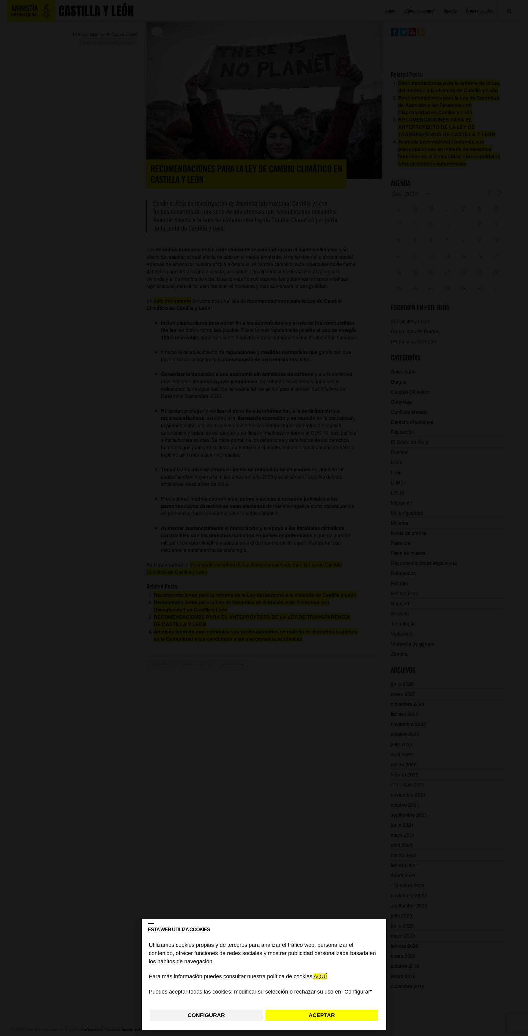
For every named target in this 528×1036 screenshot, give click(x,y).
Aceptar (322, 1015)
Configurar (206, 1015)
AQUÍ (320, 977)
